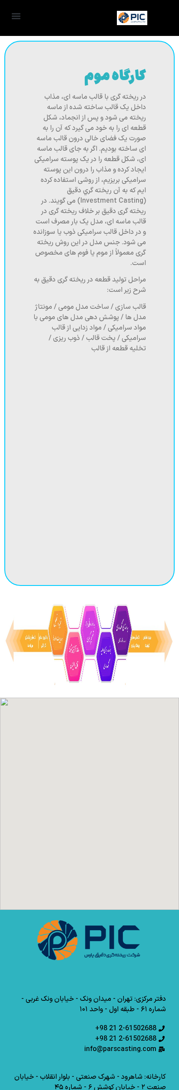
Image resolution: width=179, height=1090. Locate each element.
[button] (16, 16)
